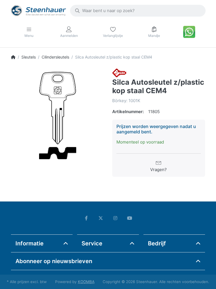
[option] (57, 114)
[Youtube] (130, 218)
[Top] (13, 57)
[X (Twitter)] (100, 218)
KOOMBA (86, 281)
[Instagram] (115, 218)
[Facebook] (86, 218)
